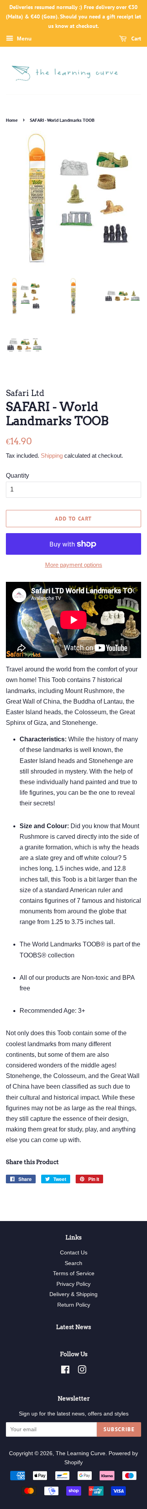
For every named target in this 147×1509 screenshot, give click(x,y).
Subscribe (118, 1429)
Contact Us (73, 1253)
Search (73, 1263)
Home (12, 120)
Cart (135, 38)
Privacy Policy (73, 1284)
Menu (23, 39)
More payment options (73, 564)
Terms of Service (73, 1273)
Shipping (52, 455)
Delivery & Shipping (73, 1294)
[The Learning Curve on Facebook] (65, 1371)
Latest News (73, 1327)
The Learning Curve (80, 1453)
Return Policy (73, 1305)
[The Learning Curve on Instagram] (82, 1371)
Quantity (17, 475)
